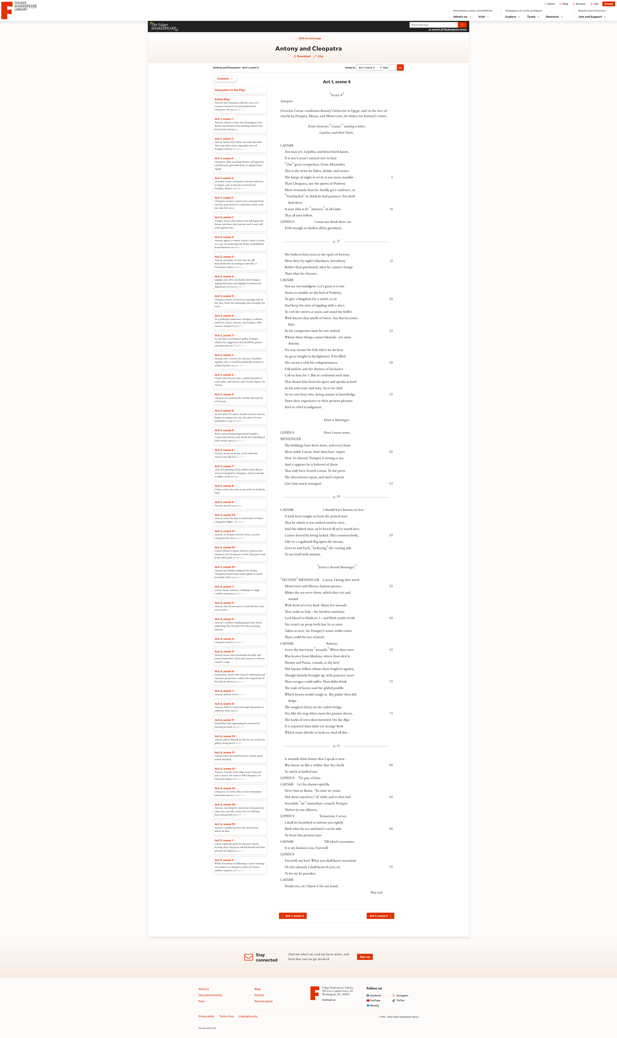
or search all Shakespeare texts (448, 29)
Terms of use (226, 1016)
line (385, 67)
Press (201, 1001)
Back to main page (310, 38)
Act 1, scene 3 (295, 916)
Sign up (365, 957)
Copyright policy (248, 1016)
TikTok (400, 1000)
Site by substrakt (207, 1028)
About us (203, 988)
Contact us (328, 999)
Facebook (375, 995)
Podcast (259, 995)
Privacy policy (206, 1016)
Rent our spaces (264, 1001)
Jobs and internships (210, 995)
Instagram (402, 995)
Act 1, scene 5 (378, 916)
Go (400, 67)
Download (303, 56)
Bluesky (374, 1005)
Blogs (258, 988)
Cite (320, 56)
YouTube (375, 1000)
